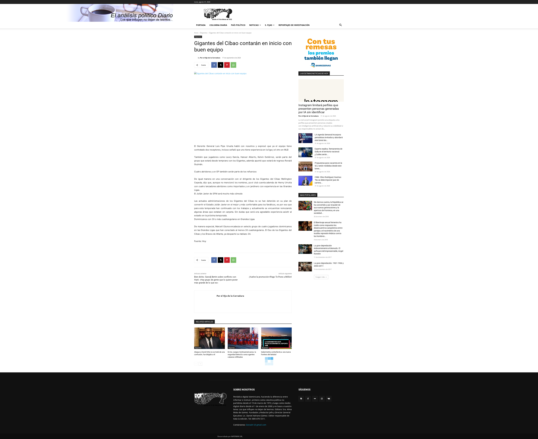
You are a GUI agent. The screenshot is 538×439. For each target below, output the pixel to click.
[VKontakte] (328, 398)
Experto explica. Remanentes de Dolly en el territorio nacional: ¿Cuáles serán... (328, 152)
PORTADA (201, 25)
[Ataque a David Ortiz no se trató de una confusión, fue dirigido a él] (209, 338)
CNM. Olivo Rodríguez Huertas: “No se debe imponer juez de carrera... (328, 180)
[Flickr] (315, 398)
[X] (220, 65)
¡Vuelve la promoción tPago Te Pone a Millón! (270, 277)
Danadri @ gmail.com (256, 424)
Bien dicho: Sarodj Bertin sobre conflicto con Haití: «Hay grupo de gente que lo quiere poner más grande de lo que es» (216, 280)
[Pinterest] (227, 65)
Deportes (203, 33)
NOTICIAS (254, 25)
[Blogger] (301, 398)
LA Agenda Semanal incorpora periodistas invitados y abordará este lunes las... (329, 137)
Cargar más (320, 277)
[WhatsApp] (233, 65)
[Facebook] (214, 65)
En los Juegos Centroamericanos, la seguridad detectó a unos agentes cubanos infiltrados (242, 354)
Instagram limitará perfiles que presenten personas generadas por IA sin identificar (318, 109)
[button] (340, 25)
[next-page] (200, 364)
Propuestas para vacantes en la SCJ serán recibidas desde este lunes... (328, 166)
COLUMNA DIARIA (218, 25)
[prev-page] (196, 364)
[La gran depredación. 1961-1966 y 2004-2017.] (305, 266)
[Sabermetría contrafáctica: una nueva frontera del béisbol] (276, 338)
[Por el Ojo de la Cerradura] (196, 57)
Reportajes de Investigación (294, 25)
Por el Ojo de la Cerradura (210, 58)
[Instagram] (322, 398)
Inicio (196, 33)
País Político (238, 25)
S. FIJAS (268, 25)
